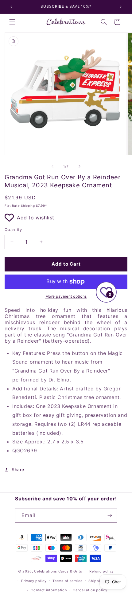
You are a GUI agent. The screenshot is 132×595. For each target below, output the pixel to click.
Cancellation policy (90, 590)
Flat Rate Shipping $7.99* (26, 205)
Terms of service (67, 581)
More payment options (66, 296)
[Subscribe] (110, 515)
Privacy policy (34, 581)
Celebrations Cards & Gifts (58, 571)
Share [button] (18, 469)
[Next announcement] (120, 7)
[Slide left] (52, 166)
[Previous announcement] (11, 7)
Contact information (49, 590)
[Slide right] (79, 166)
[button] (12, 22)
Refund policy (101, 571)
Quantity (13, 229)
